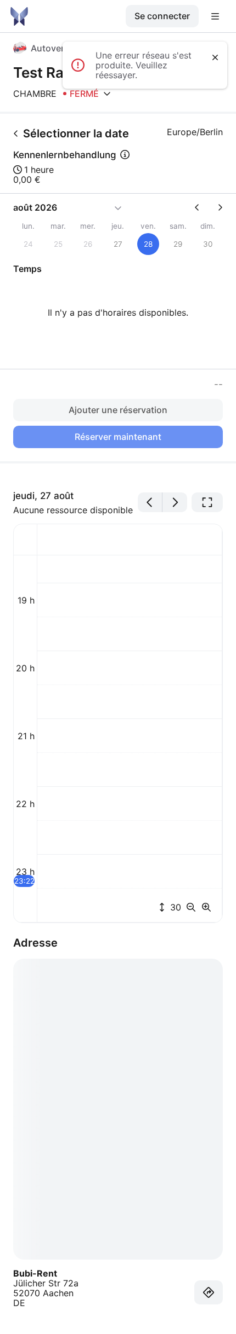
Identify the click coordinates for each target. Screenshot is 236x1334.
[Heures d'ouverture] (107, 93)
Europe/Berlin (195, 132)
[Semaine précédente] (201, 207)
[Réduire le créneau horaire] (193, 907)
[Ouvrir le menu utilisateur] (215, 16)
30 (174, 907)
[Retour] (16, 133)
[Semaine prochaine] (216, 207)
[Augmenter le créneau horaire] (206, 907)
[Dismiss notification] (215, 57)
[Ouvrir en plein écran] (207, 502)
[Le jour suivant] (174, 502)
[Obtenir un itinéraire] (208, 1292)
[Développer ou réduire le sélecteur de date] (118, 207)
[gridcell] (148, 244)
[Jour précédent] (150, 502)
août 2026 (35, 207)
